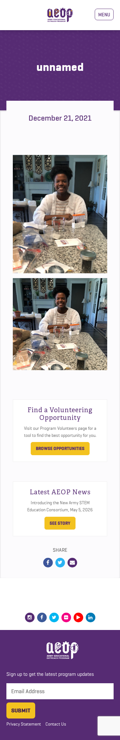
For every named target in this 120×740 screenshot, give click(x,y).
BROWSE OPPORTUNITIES (60, 448)
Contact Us (55, 724)
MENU (104, 14)
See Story (60, 523)
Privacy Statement (23, 724)
